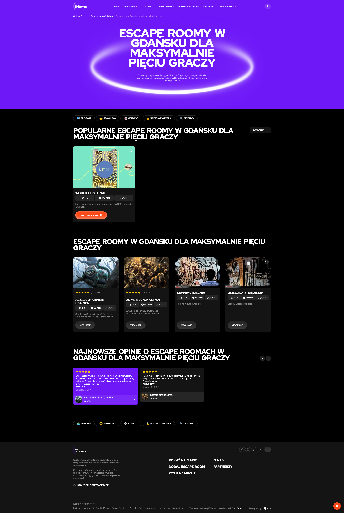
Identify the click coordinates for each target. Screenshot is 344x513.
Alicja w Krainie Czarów (89, 301)
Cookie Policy (102, 508)
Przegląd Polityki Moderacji (143, 508)
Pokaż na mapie (166, 6)
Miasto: (226, 6)
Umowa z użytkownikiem (171, 508)
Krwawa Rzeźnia (191, 293)
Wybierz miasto (182, 473)
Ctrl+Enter (237, 508)
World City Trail (90, 193)
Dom (116, 6)
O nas (148, 6)
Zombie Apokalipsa (143, 300)
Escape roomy (130, 6)
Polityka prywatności (83, 508)
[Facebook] (242, 449)
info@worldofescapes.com (93, 485)
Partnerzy (209, 6)
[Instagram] (247, 449)
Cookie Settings (119, 508)
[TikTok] (253, 449)
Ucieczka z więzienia (245, 293)
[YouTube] (259, 449)
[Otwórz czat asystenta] (337, 506)
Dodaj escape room (188, 6)
